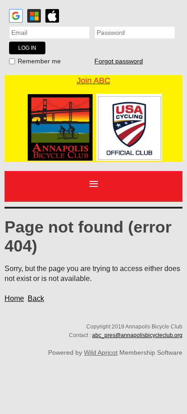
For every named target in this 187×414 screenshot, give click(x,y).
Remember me (39, 61)
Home (14, 298)
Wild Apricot (101, 352)
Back (36, 298)
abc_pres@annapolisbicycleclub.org (137, 335)
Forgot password (118, 61)
